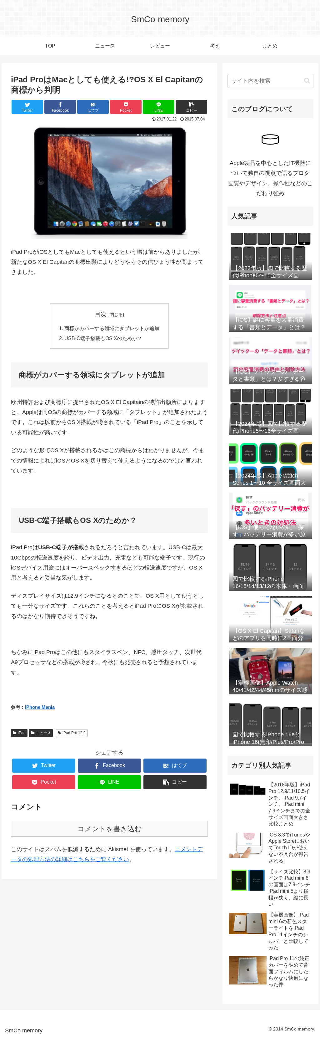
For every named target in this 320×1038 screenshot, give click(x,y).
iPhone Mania (40, 707)
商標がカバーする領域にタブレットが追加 (111, 328)
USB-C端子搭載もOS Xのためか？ (103, 338)
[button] (307, 80)
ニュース (43, 733)
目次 (100, 314)
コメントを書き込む (110, 829)
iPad (22, 733)
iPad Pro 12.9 (74, 733)
